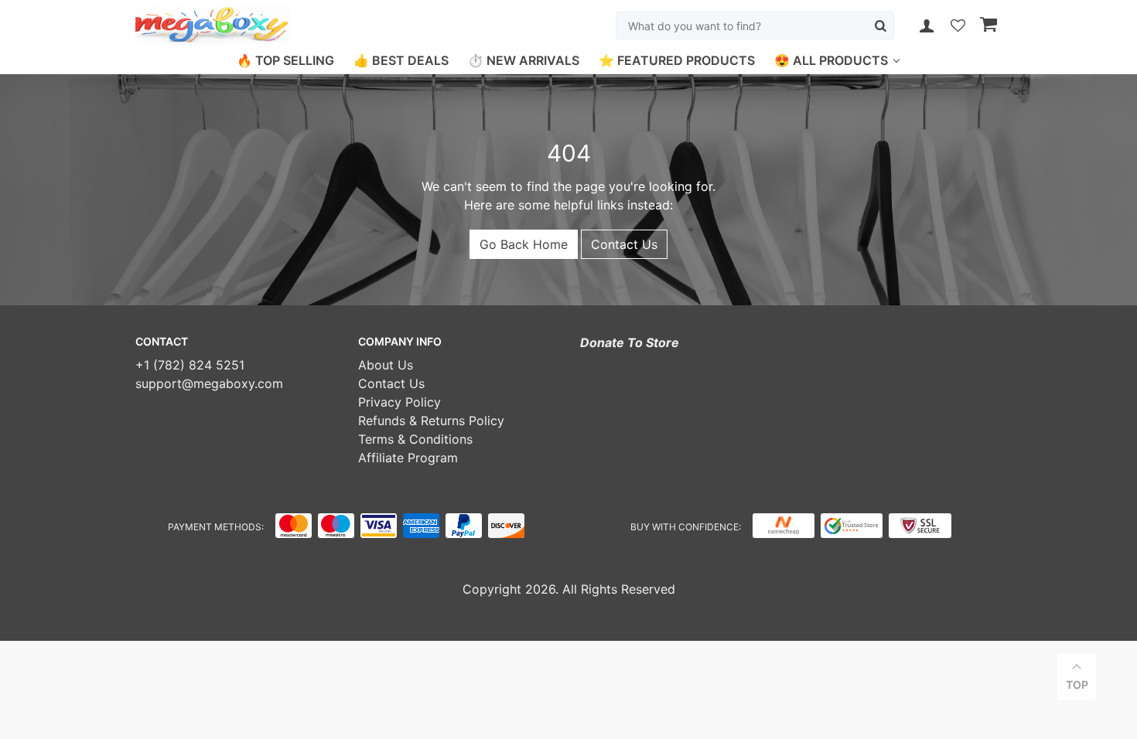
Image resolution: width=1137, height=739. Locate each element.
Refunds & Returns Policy (431, 420)
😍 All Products (831, 60)
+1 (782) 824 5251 (189, 365)
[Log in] (926, 25)
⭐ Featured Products (677, 60)
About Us (385, 365)
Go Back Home (524, 244)
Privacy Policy (399, 402)
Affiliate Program (408, 457)
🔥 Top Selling (285, 60)
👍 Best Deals (401, 60)
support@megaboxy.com (209, 383)
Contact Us (624, 244)
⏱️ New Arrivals (523, 60)
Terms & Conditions (415, 439)
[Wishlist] (957, 26)
